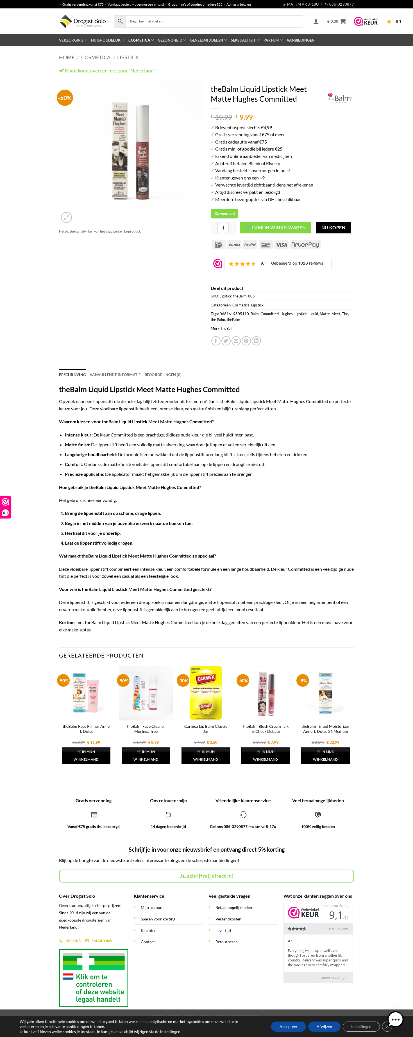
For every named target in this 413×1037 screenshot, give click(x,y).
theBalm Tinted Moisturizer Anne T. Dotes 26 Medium (325, 729)
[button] (316, 21)
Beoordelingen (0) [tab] (163, 374)
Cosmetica (139, 40)
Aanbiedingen (301, 40)
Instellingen (361, 1026)
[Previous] (69, 152)
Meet (336, 313)
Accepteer (289, 1026)
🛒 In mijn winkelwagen (276, 227)
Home (66, 57)
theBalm (233, 319)
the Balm (218, 319)
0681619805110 (234, 313)
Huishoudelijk (106, 40)
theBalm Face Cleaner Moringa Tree (146, 729)
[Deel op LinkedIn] (256, 340)
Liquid (313, 313)
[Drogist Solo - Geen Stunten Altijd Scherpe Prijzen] (82, 21)
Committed (269, 313)
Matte (325, 313)
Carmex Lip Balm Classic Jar (205, 729)
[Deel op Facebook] (216, 340)
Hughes (286, 313)
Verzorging (71, 40)
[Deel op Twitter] (226, 340)
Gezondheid (170, 40)
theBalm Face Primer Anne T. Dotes (86, 729)
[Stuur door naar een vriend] (236, 340)
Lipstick (128, 57)
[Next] (192, 152)
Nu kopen (333, 227)
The (345, 313)
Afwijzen (324, 1026)
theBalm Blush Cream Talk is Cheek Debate (266, 729)
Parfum (271, 40)
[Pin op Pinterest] (246, 340)
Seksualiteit (243, 40)
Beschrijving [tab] (72, 374)
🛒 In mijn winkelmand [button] (86, 755)
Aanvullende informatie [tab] (115, 374)
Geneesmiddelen (206, 40)
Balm (255, 313)
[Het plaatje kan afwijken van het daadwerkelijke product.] (130, 152)
